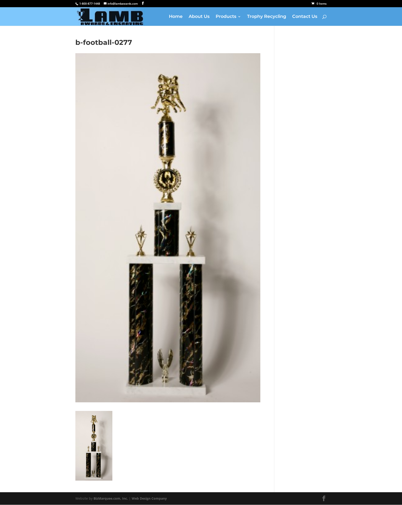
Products (226, 17)
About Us (199, 17)
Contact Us (304, 17)
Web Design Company (149, 498)
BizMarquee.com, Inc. (111, 498)
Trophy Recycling (266, 17)
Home (176, 17)
